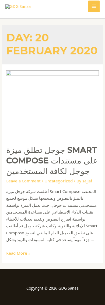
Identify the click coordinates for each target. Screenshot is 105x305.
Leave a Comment (23, 180)
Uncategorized (58, 180)
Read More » (18, 253)
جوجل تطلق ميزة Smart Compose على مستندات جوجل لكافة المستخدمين (52, 160)
